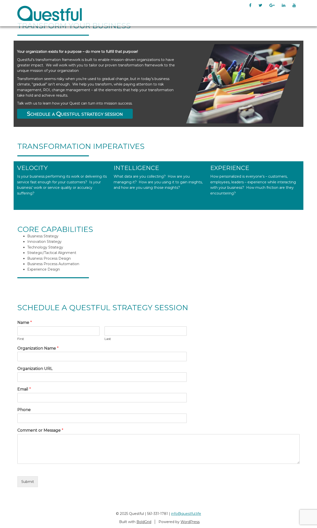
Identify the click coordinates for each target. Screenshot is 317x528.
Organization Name (38, 348)
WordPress (190, 522)
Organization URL (35, 368)
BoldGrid (143, 522)
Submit (27, 481)
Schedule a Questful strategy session (75, 113)
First (20, 339)
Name (24, 322)
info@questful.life (186, 513)
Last (108, 339)
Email (24, 389)
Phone (24, 409)
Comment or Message (40, 430)
